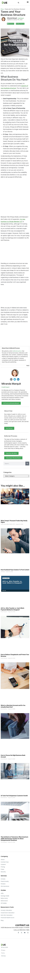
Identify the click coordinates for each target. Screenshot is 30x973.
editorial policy (17, 351)
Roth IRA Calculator (7, 915)
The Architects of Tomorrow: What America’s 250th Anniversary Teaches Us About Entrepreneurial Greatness (14, 838)
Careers (3, 864)
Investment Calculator (7, 913)
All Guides (4, 903)
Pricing (3, 867)
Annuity (3, 879)
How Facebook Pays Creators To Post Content (15, 570)
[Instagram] (27, 932)
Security (3, 872)
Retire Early (4, 898)
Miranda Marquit (11, 383)
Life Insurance (5, 886)
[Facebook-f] (18, 932)
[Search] (27, 463)
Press (2, 869)
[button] (18, 3)
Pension (3, 884)
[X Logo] (21, 932)
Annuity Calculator (6, 910)
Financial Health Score (7, 918)
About (2, 859)
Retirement (4, 901)
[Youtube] (24, 932)
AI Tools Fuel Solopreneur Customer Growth (14, 795)
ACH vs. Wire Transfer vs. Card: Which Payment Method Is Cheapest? (12, 609)
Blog (2, 9)
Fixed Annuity (5, 881)
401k (2, 893)
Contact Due (5, 862)
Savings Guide (5, 896)
